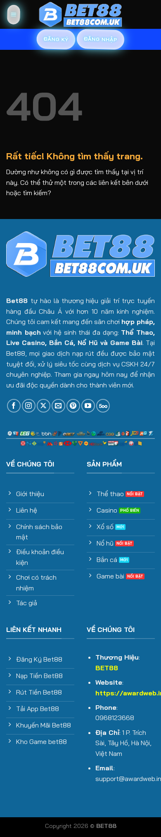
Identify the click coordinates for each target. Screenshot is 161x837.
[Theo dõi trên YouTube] (88, 406)
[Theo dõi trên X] (43, 406)
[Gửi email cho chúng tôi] (58, 406)
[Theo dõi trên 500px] (103, 406)
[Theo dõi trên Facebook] (14, 406)
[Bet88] (80, 14)
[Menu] (13, 14)
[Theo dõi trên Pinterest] (73, 406)
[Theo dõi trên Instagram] (29, 406)
